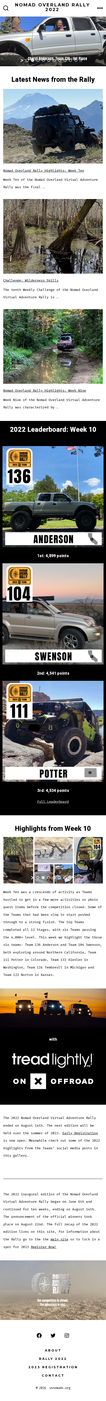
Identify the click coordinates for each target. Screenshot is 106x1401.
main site (59, 1239)
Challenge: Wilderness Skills (30, 280)
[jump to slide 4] (43, 60)
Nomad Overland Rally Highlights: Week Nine (44, 390)
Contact (53, 1375)
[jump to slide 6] (54, 60)
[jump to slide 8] (65, 60)
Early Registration (80, 1133)
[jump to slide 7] (59, 60)
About (53, 1350)
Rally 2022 (53, 1359)
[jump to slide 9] (70, 60)
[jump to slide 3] (37, 60)
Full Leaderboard (53, 802)
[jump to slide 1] (27, 60)
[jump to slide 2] (32, 60)
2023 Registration (53, 1367)
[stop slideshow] (81, 60)
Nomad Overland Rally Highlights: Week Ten (43, 170)
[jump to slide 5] (48, 60)
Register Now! (43, 1247)
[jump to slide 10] (75, 60)
